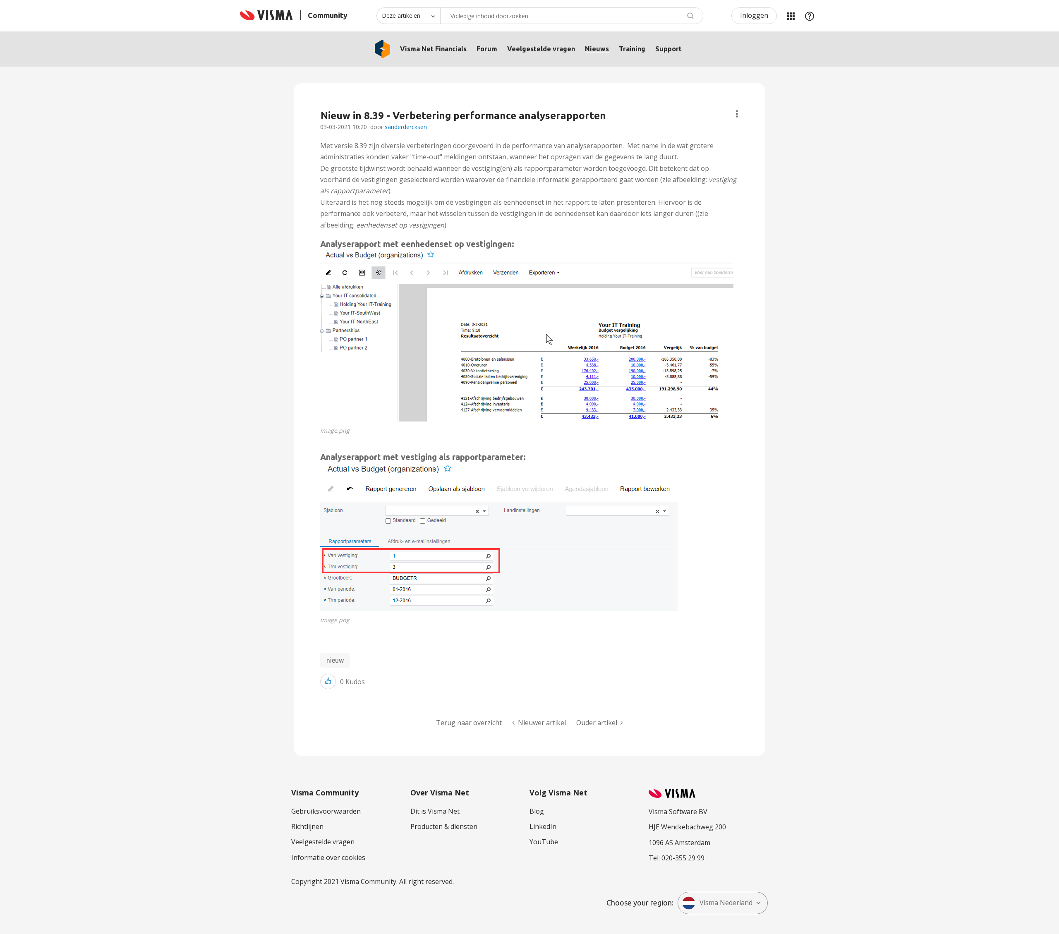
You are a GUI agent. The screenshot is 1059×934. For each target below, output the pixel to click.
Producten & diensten (443, 826)
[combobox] (571, 15)
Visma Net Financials (433, 49)
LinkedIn (543, 826)
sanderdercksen (406, 127)
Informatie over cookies (328, 857)
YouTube (544, 841)
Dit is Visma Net (435, 811)
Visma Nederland (726, 902)
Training (632, 49)
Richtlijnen (307, 826)
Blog (537, 811)
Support (668, 49)
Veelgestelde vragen (541, 49)
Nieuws (597, 49)
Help (809, 15)
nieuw (335, 660)
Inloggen (754, 15)
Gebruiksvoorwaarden (326, 811)
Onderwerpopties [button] (737, 114)
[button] (526, 335)
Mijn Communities (790, 15)
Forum (487, 49)
